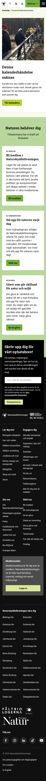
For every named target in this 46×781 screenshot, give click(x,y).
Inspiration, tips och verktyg (32, 445)
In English (7, 770)
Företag (26, 544)
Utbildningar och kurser (30, 458)
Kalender (27, 452)
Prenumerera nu (14, 402)
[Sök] (10, 3)
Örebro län (7, 697)
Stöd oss (12, 262)
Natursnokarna (29, 478)
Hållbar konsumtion (11, 445)
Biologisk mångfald (11, 435)
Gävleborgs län (9, 631)
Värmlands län (9, 682)
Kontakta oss (8, 540)
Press (5, 521)
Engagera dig (30, 429)
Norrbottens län (30, 653)
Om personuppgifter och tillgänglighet (20, 760)
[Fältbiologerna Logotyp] (12, 710)
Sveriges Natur (9, 550)
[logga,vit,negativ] (15, 721)
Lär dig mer (8, 429)
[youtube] (41, 740)
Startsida (6, 10)
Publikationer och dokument (10, 528)
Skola (5, 479)
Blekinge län (8, 617)
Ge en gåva (14, 327)
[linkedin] (23, 740)
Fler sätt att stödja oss (33, 539)
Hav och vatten (9, 440)
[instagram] (15, 740)
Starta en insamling (32, 520)
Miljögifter (7, 469)
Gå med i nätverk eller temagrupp (32, 467)
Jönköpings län (30, 639)
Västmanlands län (31, 689)
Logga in (23, 588)
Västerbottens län (31, 682)
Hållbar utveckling (11, 450)
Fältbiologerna (29, 484)
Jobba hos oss (9, 535)
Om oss (6, 499)
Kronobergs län (30, 646)
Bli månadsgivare (31, 510)
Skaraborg (7, 660)
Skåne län (27, 660)
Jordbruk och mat (11, 456)
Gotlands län (28, 624)
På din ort (27, 473)
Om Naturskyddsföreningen (13, 506)
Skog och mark (9, 474)
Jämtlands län (9, 639)
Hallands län (28, 631)
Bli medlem (14, 198)
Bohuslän (27, 617)
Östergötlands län (31, 697)
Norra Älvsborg (9, 653)
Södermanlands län (32, 668)
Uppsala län (28, 675)
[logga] (29, 710)
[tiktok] (32, 740)
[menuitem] (13, 462)
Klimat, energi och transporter (11, 462)
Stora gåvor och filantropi (30, 527)
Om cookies (8, 765)
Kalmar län (7, 646)
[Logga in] (22, 3)
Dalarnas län (8, 624)
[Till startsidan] (4, 4)
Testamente (28, 534)
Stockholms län (10, 668)
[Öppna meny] (43, 3)
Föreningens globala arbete (12, 515)
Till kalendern (12, 102)
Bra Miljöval (8, 545)
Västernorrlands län (11, 689)
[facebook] (6, 740)
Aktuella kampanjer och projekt (31, 437)
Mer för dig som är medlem (31, 490)
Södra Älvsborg (9, 675)
